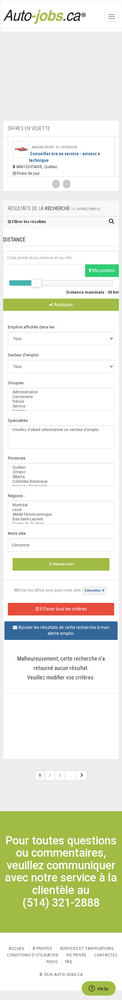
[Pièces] (61, 401)
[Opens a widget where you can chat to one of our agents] (98, 989)
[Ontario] (61, 472)
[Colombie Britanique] (61, 481)
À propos (42, 948)
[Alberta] (61, 477)
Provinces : (17, 458)
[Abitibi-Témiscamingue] (61, 514)
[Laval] (61, 510)
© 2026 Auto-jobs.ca (61, 974)
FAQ (69, 962)
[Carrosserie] (61, 397)
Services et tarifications (87, 948)
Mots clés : (18, 533)
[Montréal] (61, 505)
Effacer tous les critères (63, 608)
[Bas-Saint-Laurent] (61, 519)
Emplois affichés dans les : (32, 327)
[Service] (61, 406)
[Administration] (61, 392)
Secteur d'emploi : (24, 355)
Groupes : (16, 382)
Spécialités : (19, 420)
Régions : (16, 495)
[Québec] (61, 467)
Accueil (17, 948)
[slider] (36, 283)
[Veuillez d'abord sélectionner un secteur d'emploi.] (61, 430)
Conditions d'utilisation (32, 955)
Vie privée (77, 955)
